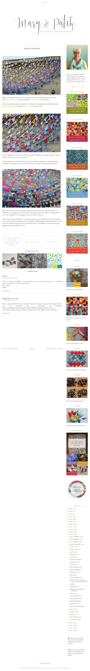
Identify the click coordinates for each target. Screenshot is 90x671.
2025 (71, 509)
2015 (71, 532)
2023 (71, 511)
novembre (75, 539)
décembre (75, 537)
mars (72, 614)
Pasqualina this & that (10, 298)
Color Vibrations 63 (76, 567)
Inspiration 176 (74, 562)
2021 (71, 516)
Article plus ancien (54, 348)
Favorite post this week (77, 606)
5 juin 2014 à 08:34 (10, 278)
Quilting (72, 584)
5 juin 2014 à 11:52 (9, 300)
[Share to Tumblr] (34, 242)
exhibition (16, 238)
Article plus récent (10, 348)
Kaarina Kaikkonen (12, 100)
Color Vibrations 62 (76, 577)
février (74, 617)
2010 (71, 630)
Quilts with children (76, 559)
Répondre (6, 291)
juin (72, 552)
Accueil (32, 348)
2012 (71, 625)
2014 (71, 534)
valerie (4, 276)
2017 (71, 527)
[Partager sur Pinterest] (32, 242)
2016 (71, 529)
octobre (74, 542)
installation (9, 242)
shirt (16, 244)
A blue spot (73, 557)
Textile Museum (35, 100)
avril (73, 612)
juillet (73, 549)
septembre (75, 544)
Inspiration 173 (74, 603)
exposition (12, 240)
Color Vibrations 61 (76, 596)
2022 (71, 514)
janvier (74, 619)
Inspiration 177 (74, 554)
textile (12, 246)
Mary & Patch (31, 668)
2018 (71, 524)
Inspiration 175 (74, 572)
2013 (71, 623)
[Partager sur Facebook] (29, 242)
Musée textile (28, 106)
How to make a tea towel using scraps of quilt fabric (79, 580)
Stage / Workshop (75, 570)
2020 (71, 519)
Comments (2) (52, 242)
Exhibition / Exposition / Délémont (77, 590)
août (72, 547)
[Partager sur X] (26, 242)
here (85, 81)
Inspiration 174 (74, 587)
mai (72, 609)
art (9, 238)
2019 (71, 521)
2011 (71, 628)
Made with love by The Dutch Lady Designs (53, 668)
